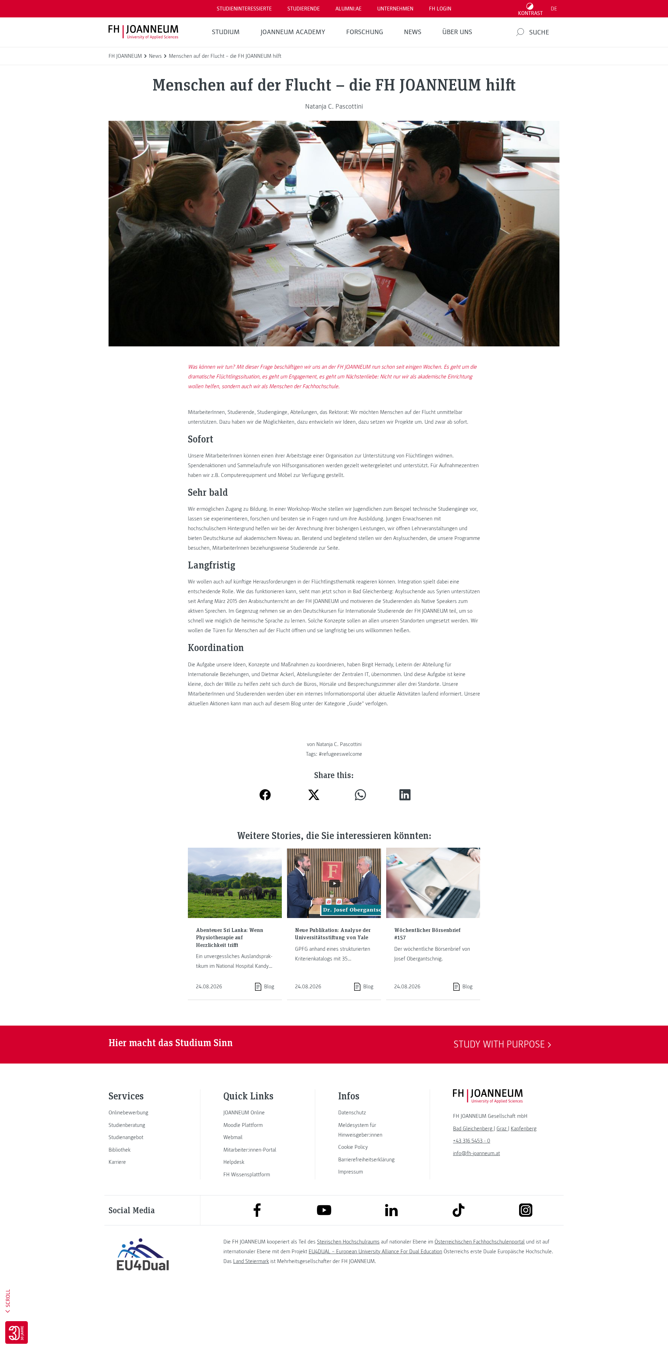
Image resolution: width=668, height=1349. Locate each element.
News (412, 32)
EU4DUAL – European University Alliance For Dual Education (375, 1251)
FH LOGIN (440, 8)
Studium (226, 32)
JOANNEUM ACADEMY (293, 32)
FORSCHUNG (364, 32)
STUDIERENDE (303, 8)
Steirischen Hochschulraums (348, 1241)
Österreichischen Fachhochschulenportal (480, 1241)
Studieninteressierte (244, 8)
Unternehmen (395, 8)
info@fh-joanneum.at (476, 1153)
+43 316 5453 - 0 (471, 1140)
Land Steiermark (251, 1261)
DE (554, 8)
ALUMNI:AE (348, 8)
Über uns (457, 32)
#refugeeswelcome (340, 754)
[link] (143, 1112)
